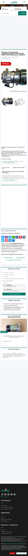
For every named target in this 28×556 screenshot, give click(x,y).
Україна (13, 57)
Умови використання (6, 533)
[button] (25, 80)
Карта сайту (4, 505)
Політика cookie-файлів (6, 531)
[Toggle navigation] (3, 2)
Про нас (3, 517)
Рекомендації (4, 521)
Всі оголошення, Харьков (7, 507)
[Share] (2, 237)
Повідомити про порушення (15, 260)
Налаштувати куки (21, 553)
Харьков (6, 9)
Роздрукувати (21, 257)
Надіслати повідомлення (15, 294)
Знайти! (23, 13)
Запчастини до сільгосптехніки (18, 9)
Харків (16, 57)
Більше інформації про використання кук (13, 550)
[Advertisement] (14, 31)
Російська (5, 496)
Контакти (3, 530)
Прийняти (12, 553)
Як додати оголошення (6, 519)
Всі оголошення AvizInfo (6, 509)
